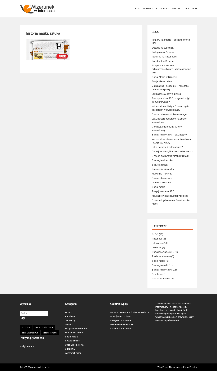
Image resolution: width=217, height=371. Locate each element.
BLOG (137, 8)
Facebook (157, 238)
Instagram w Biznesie (163, 52)
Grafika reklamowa (161, 182)
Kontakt (177, 8)
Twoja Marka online (162, 81)
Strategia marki (160, 165)
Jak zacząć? (158, 243)
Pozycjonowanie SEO (163, 191)
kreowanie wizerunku (44, 327)
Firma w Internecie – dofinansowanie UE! (130, 312)
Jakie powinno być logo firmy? (167, 147)
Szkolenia (161, 8)
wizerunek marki (50, 333)
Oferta (147, 8)
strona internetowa (30, 333)
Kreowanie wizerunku (163, 169)
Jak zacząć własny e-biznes (166, 94)
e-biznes (26, 327)
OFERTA (156, 247)
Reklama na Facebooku (164, 56)
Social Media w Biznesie (164, 77)
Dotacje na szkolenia (162, 48)
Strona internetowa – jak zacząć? (169, 134)
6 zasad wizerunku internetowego (169, 114)
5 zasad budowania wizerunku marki (170, 156)
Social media (158, 187)
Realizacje (191, 8)
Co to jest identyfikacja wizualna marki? (172, 151)
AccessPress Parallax (186, 367)
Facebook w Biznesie (163, 61)
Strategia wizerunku (162, 160)
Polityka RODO (27, 346)
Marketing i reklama (162, 173)
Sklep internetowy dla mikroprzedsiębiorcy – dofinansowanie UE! (171, 69)
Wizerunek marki (160, 278)
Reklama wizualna (161, 256)
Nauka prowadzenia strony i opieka (170, 196)
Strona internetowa (162, 178)
